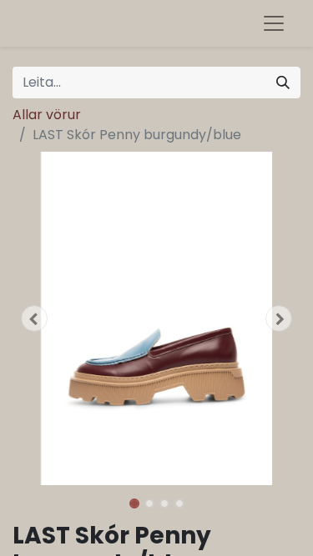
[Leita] (282, 82)
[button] (34, 318)
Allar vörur (47, 114)
